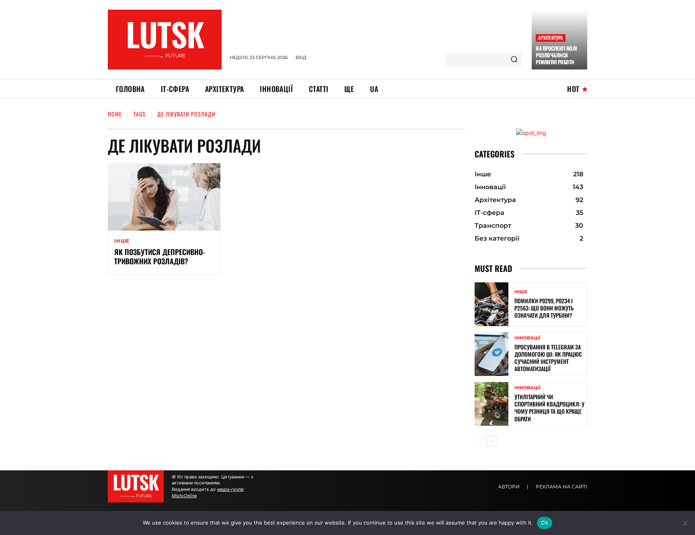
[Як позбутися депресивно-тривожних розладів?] (164, 197)
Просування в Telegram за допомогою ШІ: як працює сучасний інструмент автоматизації (548, 358)
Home (115, 114)
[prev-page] (480, 441)
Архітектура (550, 37)
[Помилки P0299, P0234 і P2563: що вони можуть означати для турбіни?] (491, 304)
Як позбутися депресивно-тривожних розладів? (159, 256)
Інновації (527, 338)
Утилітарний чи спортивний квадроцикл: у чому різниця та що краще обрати (549, 407)
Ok (544, 522)
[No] (685, 523)
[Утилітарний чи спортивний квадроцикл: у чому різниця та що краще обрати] (491, 404)
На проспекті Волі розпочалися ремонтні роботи (556, 55)
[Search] (514, 59)
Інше (122, 241)
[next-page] (492, 441)
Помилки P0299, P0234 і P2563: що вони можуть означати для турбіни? (544, 307)
